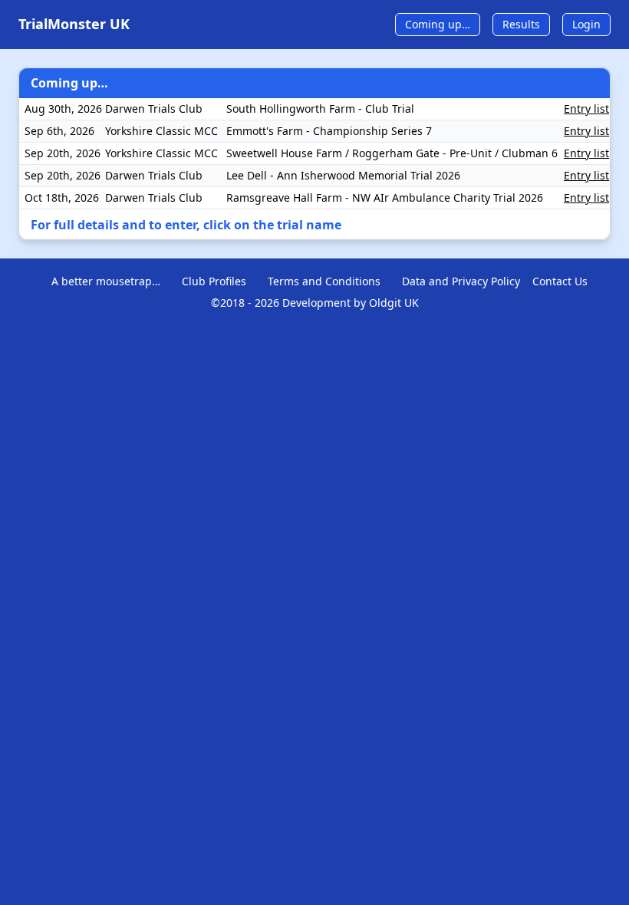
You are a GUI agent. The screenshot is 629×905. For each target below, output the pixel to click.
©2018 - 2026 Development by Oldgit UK (315, 302)
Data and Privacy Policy (461, 281)
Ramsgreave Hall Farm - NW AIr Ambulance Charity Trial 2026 (384, 197)
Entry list (586, 108)
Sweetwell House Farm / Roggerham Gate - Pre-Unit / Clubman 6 (392, 153)
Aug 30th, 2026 (63, 108)
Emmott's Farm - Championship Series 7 (329, 130)
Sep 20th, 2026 (62, 153)
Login (586, 24)
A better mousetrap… (105, 281)
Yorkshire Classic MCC (161, 130)
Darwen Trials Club (154, 108)
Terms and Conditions (324, 281)
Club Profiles (214, 281)
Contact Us (560, 281)
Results (521, 24)
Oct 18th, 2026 (62, 197)
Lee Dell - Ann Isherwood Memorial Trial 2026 (343, 175)
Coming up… (437, 24)
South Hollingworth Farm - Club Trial (320, 108)
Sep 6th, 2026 (59, 130)
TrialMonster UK (74, 24)
